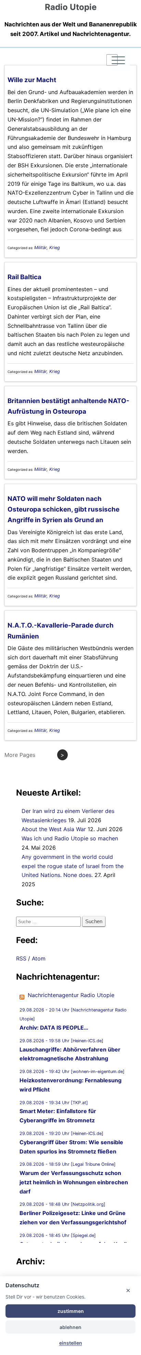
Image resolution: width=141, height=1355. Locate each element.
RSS (21, 958)
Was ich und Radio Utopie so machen (70, 838)
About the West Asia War (54, 829)
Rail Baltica (24, 277)
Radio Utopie (71, 7)
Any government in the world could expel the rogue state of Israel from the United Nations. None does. (73, 866)
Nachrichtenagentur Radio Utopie (71, 995)
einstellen (70, 1343)
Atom (39, 958)
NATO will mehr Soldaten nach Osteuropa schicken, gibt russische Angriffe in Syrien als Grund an (63, 509)
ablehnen (70, 1327)
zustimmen (70, 1311)
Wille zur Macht (32, 80)
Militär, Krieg (47, 247)
